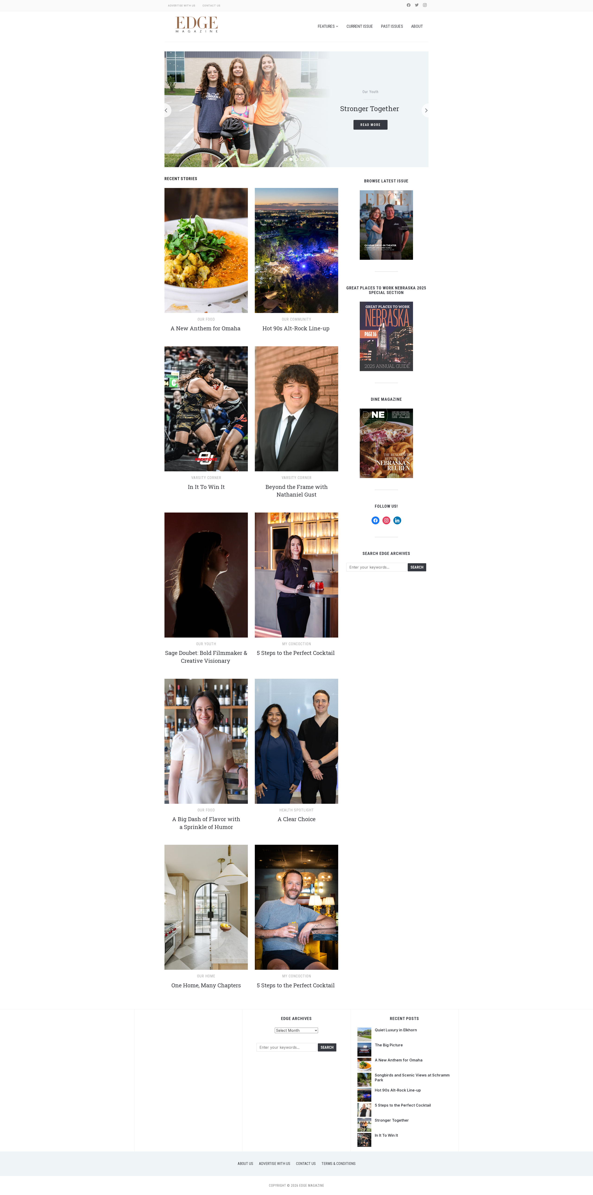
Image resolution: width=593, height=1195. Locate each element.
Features (326, 26)
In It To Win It (206, 487)
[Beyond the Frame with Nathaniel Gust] (296, 349)
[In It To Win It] (206, 349)
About (417, 26)
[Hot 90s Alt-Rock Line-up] (296, 190)
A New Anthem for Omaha (206, 328)
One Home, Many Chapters (206, 985)
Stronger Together (392, 1120)
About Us (245, 1163)
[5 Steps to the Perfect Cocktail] (296, 515)
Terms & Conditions (339, 1163)
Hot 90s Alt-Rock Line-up (296, 328)
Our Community (296, 319)
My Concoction (296, 644)
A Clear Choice (296, 819)
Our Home (206, 976)
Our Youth (206, 644)
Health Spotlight (296, 810)
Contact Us (211, 5)
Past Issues (392, 26)
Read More (372, 125)
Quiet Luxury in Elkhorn (396, 1030)
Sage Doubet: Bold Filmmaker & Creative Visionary (206, 656)
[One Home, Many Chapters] (206, 847)
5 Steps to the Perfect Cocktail (296, 653)
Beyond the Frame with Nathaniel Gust (296, 490)
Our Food (206, 319)
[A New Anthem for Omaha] (206, 190)
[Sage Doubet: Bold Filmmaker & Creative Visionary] (206, 515)
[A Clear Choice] (296, 681)
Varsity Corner (206, 477)
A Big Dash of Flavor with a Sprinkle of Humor (206, 823)
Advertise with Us (182, 5)
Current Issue (360, 26)
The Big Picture (372, 108)
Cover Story (372, 92)
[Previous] (164, 110)
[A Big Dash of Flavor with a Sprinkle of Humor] (206, 681)
